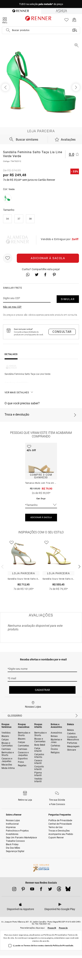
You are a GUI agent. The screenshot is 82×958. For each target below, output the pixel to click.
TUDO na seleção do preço (41, 4)
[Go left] (5, 87)
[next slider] (2, 566)
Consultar (62, 332)
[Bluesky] (68, 890)
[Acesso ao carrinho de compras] (74, 21)
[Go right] (76, 87)
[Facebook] (41, 889)
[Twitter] (50, 889)
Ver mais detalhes (17, 392)
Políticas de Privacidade (54, 935)
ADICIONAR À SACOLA (41, 517)
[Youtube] (32, 889)
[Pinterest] (23, 889)
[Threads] (59, 890)
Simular (68, 299)
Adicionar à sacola (48, 258)
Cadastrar (42, 689)
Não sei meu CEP (12, 307)
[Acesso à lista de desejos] (66, 21)
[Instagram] (14, 889)
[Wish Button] (7, 258)
